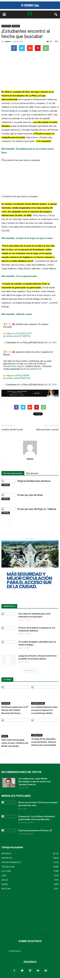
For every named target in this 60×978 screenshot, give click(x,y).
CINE (3, 875)
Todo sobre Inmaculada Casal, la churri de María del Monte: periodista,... (14, 743)
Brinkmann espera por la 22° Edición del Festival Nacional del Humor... (15, 710)
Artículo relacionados (13, 473)
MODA (4, 884)
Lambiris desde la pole (12, 429)
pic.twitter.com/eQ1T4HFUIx (17, 336)
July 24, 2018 (50, 342)
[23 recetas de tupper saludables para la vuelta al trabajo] (8, 645)
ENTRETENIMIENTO (11, 862)
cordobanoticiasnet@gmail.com (37, 951)
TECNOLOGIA (37, 735)
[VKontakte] (38, 971)
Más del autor (32, 473)
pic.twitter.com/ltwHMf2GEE (17, 378)
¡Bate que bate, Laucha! (47, 429)
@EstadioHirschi (33, 369)
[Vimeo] (30, 971)
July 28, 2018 (50, 384)
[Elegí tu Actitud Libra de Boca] (8, 482)
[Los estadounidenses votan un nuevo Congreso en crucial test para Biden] (45, 695)
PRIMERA (16, 26)
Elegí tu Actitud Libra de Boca (33, 481)
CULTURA (6, 871)
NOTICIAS (6, 888)
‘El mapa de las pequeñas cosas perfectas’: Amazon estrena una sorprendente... (44, 742)
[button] (56, 14)
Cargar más (29, 670)
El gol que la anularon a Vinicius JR (35, 830)
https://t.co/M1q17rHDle (18, 375)
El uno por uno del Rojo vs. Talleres (36, 509)
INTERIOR (5, 703)
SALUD (4, 736)
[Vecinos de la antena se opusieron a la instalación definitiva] (8, 631)
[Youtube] (46, 971)
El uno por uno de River (30, 495)
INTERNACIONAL (38, 703)
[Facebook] (14, 971)
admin (8, 41)
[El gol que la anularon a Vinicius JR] (8, 834)
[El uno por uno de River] (8, 496)
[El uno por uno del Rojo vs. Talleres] (8, 510)
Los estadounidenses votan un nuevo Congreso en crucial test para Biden (44, 710)
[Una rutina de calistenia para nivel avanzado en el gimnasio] (8, 617)
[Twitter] (22, 971)
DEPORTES (6, 26)
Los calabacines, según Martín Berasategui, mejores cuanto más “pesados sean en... (34, 781)
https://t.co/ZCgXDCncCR (19, 333)
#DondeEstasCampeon (13, 366)
